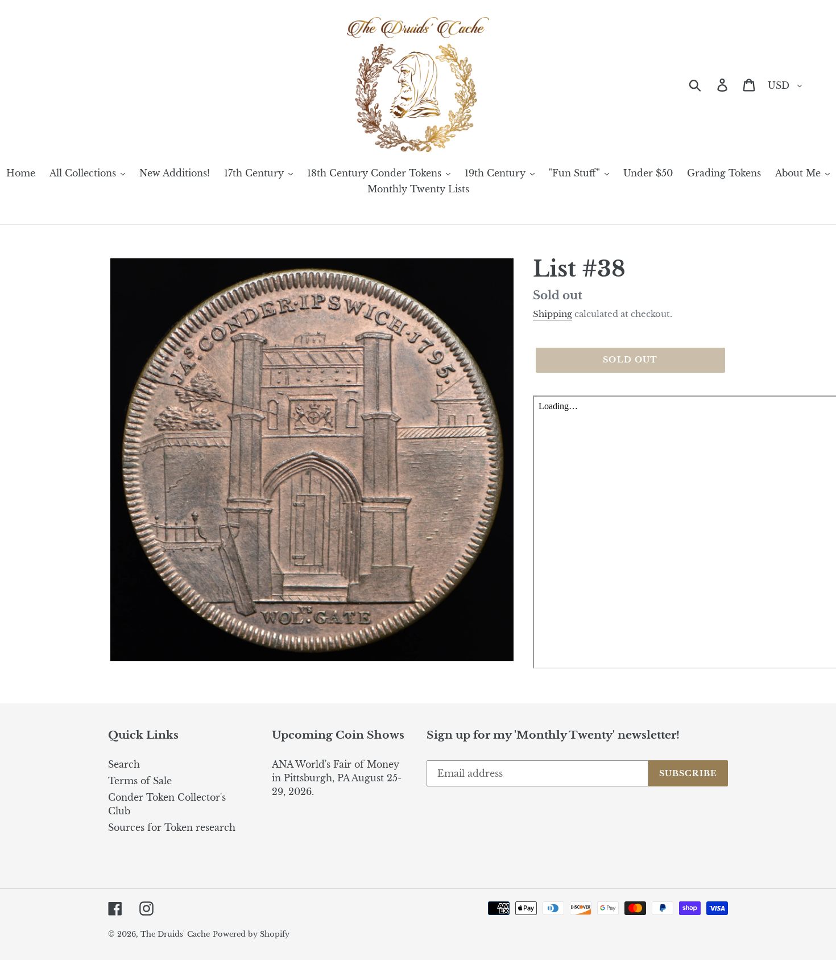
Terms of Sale (140, 780)
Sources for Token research (171, 827)
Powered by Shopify (251, 934)
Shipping (552, 313)
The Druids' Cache (175, 934)
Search (124, 764)
